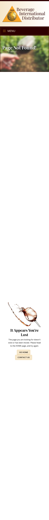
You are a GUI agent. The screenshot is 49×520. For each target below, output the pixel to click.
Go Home (23, 352)
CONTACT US (24, 357)
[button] (5, 31)
